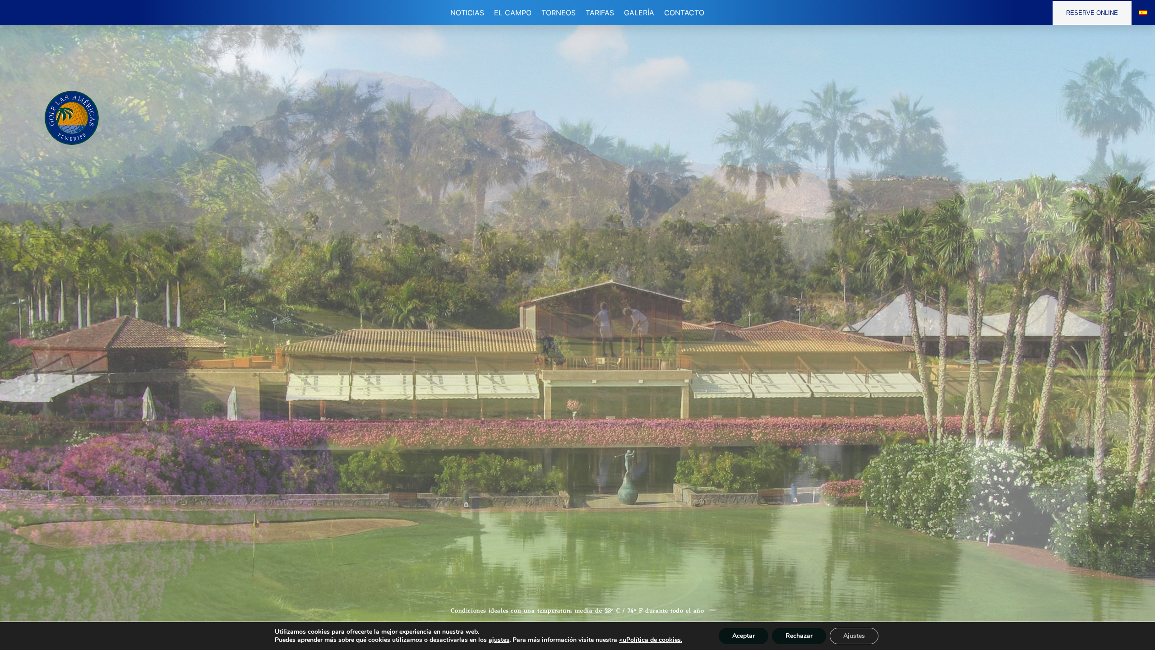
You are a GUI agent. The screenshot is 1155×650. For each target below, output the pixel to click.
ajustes (499, 640)
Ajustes (854, 635)
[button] (512, 12)
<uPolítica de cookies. (650, 640)
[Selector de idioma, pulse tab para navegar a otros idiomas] (1143, 13)
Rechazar (799, 635)
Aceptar (743, 635)
